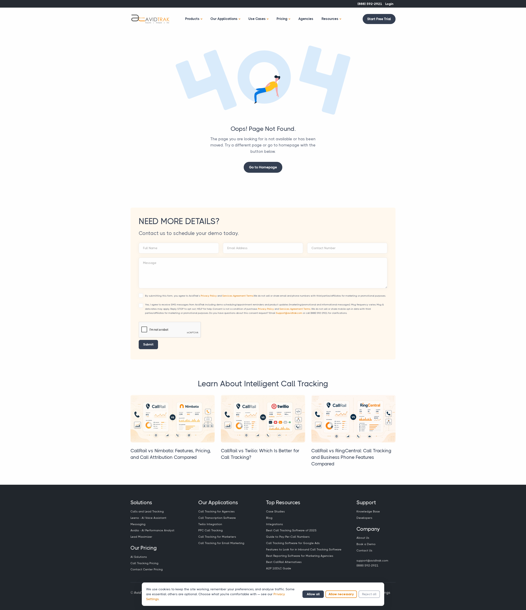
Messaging (137, 524)
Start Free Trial (379, 19)
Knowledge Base (368, 511)
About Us (362, 537)
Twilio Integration (210, 524)
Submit (148, 344)
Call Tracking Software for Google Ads (293, 543)
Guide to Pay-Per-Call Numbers (288, 536)
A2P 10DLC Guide (278, 568)
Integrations (274, 524)
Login (389, 4)
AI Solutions (138, 556)
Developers (364, 517)
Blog (269, 517)
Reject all (369, 594)
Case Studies (275, 511)
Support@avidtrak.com (289, 313)
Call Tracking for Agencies (216, 511)
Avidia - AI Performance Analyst (152, 530)
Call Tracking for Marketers (217, 536)
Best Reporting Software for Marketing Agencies (299, 555)
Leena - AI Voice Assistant (148, 517)
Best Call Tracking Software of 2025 (291, 530)
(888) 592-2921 (370, 4)
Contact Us (364, 550)
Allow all (313, 594)
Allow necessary (341, 594)
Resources (330, 19)
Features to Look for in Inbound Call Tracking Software (303, 549)
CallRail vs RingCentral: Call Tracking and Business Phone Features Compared (351, 457)
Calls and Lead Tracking (147, 511)
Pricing (282, 19)
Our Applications (224, 19)
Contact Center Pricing (146, 569)
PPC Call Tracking (210, 530)
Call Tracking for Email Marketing (221, 543)
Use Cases (257, 19)
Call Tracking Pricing (144, 563)
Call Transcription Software (217, 517)
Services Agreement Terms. (238, 295)
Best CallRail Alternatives (284, 562)
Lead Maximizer (141, 536)
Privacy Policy (209, 295)
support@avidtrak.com (372, 560)
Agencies (305, 19)
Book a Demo (366, 544)
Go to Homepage (263, 167)
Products (192, 19)
